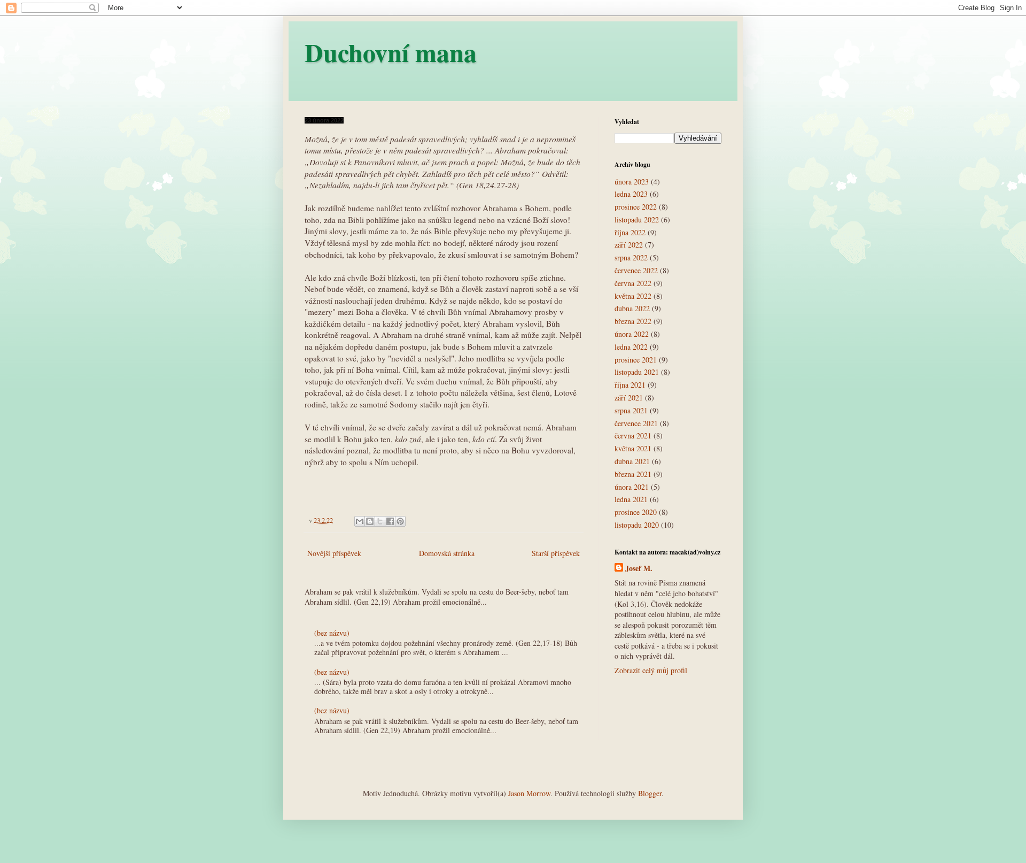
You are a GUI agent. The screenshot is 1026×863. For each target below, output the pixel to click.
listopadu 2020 (637, 525)
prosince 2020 (636, 512)
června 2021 (633, 435)
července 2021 (636, 423)
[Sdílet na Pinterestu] (400, 521)
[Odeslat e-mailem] (359, 521)
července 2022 (636, 270)
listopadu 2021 (637, 372)
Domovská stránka (447, 553)
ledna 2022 (631, 347)
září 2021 (629, 397)
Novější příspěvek (334, 553)
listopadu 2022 (637, 219)
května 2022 (633, 296)
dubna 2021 (632, 461)
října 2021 (630, 385)
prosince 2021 (636, 360)
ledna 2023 (631, 194)
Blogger (650, 793)
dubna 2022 (632, 308)
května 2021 (633, 448)
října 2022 (630, 232)
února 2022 (632, 334)
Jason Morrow (529, 793)
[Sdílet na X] (380, 521)
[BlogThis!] (369, 521)
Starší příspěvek (556, 553)
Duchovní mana (391, 52)
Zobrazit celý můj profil (651, 670)
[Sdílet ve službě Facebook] (390, 521)
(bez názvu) (331, 633)
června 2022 (633, 283)
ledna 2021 (631, 499)
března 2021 (633, 474)
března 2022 (633, 321)
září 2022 (629, 245)
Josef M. (638, 568)
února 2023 (632, 181)
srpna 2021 (631, 410)
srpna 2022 (631, 257)
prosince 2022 (636, 207)
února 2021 (632, 487)
